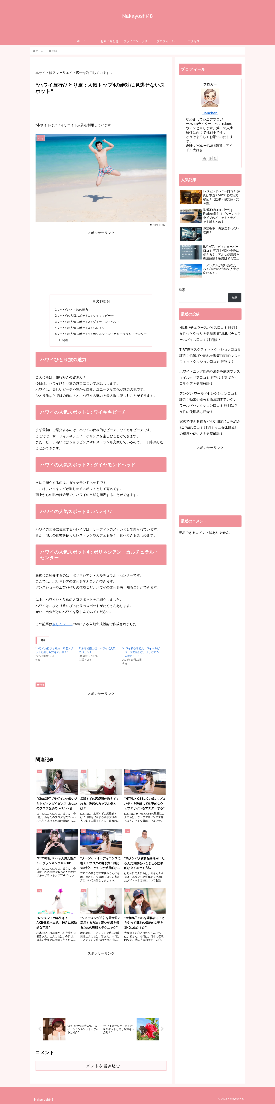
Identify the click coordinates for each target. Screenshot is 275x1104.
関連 (65, 340)
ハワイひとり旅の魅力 (73, 309)
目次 (95, 301)
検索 (182, 290)
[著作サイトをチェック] (204, 158)
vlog (41, 684)
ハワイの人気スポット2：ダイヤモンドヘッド (89, 321)
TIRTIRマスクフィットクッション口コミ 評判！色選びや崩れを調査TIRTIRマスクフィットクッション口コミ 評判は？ (210, 356)
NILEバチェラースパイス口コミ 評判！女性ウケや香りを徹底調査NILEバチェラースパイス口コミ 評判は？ (210, 334)
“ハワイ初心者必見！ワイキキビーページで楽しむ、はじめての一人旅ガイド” (141, 652)
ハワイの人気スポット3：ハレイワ (81, 327)
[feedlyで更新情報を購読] (210, 158)
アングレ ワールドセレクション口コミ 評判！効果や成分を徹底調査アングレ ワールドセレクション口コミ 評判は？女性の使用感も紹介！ (208, 403)
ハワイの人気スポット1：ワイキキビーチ (86, 315)
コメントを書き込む (101, 1066)
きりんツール (62, 624)
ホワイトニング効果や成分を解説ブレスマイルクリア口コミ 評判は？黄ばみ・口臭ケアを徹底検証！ (209, 378)
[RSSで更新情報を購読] (215, 158)
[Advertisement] (101, 106)
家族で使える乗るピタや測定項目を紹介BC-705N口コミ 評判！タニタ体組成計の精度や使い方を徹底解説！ (209, 428)
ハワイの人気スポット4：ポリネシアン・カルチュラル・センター (102, 333)
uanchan (210, 113)
